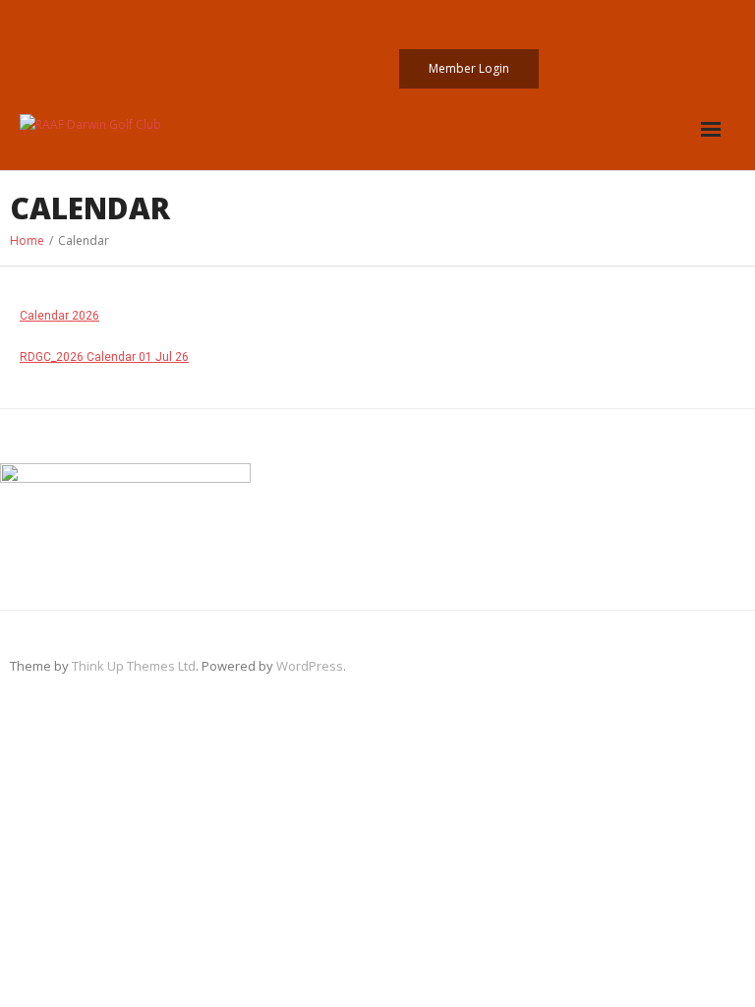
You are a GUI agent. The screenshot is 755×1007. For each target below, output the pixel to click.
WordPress (309, 666)
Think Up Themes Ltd (134, 666)
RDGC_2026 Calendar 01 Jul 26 (104, 357)
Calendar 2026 (59, 316)
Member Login (469, 68)
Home (27, 240)
